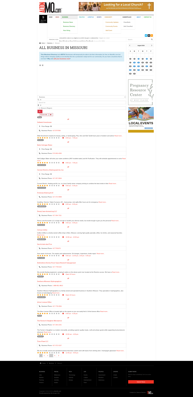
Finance (41, 382)
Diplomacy (101, 380)
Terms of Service (141, 392)
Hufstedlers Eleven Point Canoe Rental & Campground (56, 263)
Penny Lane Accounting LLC (47, 211)
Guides (56, 382)
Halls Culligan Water (44, 145)
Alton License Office (44, 302)
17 (134, 66)
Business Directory (69, 26)
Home (50, 17)
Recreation (41, 258)
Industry (71, 377)
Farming (41, 380)
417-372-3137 (57, 345)
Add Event (109, 30)
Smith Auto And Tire (44, 244)
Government (41, 297)
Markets (41, 377)
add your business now (61, 58)
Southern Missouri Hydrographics (49, 281)
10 (134, 62)
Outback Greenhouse (44, 122)
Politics (82, 17)
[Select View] (51, 114)
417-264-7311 (57, 215)
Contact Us (147, 17)
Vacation (56, 377)
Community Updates (112, 22)
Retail (39, 117)
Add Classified (128, 26)
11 (138, 62)
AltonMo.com (57, 391)
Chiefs (115, 375)
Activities (56, 380)
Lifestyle (91, 17)
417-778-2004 (57, 306)
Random (42, 114)
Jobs (40, 375)
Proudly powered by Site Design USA (49, 393)
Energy (71, 380)
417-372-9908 (57, 197)
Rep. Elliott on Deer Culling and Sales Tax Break (76, 39)
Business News (68, 22)
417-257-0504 (57, 178)
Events (85, 375)
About (139, 17)
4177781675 (57, 248)
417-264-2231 (57, 325)
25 (138, 69)
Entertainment (87, 380)
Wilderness (57, 375)
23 (130, 69)
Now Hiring (66, 30)
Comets (115, 377)
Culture (86, 377)
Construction (41, 165)
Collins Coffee (42, 230)
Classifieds (127, 22)
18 (138, 66)
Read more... (118, 136)
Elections (101, 377)
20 (146, 66)
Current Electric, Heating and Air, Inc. (50, 170)
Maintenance (41, 239)
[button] (70, 138)
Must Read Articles (43, 18)
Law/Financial (42, 206)
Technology (72, 375)
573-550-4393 (57, 153)
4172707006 (57, 130)
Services (40, 140)
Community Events (112, 26)
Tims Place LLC (42, 341)
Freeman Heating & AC (45, 193)
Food (85, 382)
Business (49, 43)
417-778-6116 (57, 267)
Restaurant (41, 225)
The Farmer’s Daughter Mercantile (49, 321)
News (57, 17)
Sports (99, 17)
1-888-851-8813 (58, 285)
